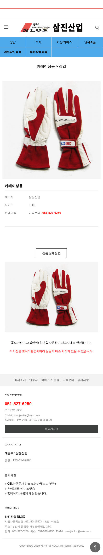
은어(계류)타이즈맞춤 (21, 488)
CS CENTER (13, 395)
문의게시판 (51, 428)
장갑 (13, 42)
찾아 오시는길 (50, 380)
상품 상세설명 (51, 253)
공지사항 (83, 380)
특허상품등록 (38, 52)
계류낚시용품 (12, 52)
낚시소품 (90, 42)
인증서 (33, 380)
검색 (97, 27)
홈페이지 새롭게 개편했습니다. (27, 493)
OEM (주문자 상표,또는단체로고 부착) (31, 483)
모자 (38, 42)
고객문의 (68, 380)
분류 (6, 27)
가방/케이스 (64, 42)
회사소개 (20, 380)
